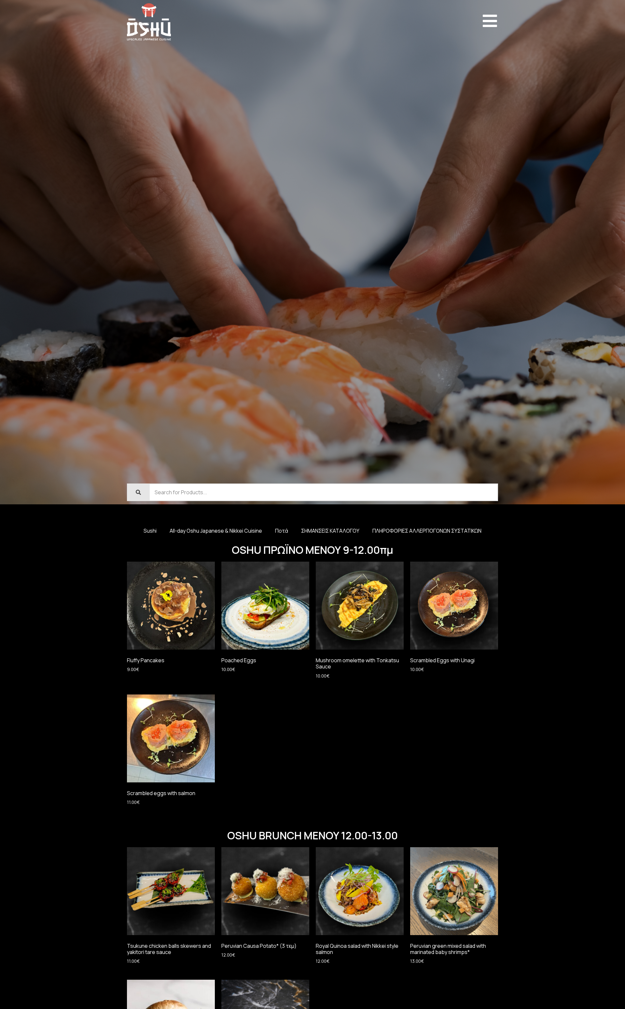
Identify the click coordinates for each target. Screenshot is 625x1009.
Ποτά (281, 530)
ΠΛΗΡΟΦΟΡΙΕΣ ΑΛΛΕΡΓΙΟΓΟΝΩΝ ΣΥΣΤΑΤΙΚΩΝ (426, 530)
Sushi (150, 530)
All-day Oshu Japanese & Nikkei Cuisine (216, 530)
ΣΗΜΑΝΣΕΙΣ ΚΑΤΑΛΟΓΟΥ (330, 530)
